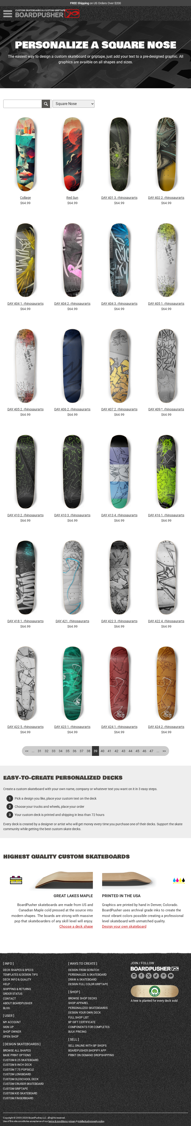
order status (12, 993)
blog (6, 1008)
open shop (11, 1036)
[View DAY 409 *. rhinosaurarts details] (166, 367)
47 (151, 751)
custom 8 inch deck (17, 1064)
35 (67, 751)
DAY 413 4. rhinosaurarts (119, 515)
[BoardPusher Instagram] (134, 976)
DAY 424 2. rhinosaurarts (166, 727)
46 (144, 751)
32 (46, 751)
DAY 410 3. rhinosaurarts (72, 515)
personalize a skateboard (87, 974)
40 (102, 751)
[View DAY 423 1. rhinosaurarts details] (72, 684)
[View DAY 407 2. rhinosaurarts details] (119, 367)
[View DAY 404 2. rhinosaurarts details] (72, 261)
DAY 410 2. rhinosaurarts (25, 515)
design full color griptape (88, 984)
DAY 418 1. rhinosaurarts (25, 621)
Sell (73, 1039)
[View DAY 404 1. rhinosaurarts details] (25, 261)
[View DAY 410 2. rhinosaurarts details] (25, 472)
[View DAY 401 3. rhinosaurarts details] (119, 155)
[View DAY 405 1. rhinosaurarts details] (166, 261)
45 (137, 751)
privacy (72, 1121)
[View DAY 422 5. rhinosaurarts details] (25, 684)
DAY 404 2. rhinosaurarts (72, 303)
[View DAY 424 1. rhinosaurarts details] (119, 684)
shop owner (12, 1031)
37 (81, 751)
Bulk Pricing (77, 1031)
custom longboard (17, 1074)
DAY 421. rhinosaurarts (72, 621)
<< (26, 751)
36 (74, 751)
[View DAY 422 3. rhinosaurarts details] (119, 578)
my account (12, 1022)
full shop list (78, 1017)
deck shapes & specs (18, 970)
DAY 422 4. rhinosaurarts (166, 621)
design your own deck (84, 1012)
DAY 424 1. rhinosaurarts (119, 727)
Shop (74, 992)
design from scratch (83, 970)
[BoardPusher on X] (149, 976)
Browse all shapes (17, 1050)
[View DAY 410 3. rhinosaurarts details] (72, 472)
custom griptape (15, 1088)
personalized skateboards (88, 1008)
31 (39, 751)
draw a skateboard (82, 979)
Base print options (17, 1055)
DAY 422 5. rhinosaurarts (25, 727)
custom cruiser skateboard (23, 1083)
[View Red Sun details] (72, 155)
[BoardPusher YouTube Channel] (171, 976)
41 (109, 751)
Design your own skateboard (124, 926)
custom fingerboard (18, 1098)
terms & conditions (58, 1121)
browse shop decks (82, 998)
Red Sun (72, 198)
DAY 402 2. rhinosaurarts (166, 198)
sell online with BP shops (87, 1045)
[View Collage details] (25, 155)
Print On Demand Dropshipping (91, 1055)
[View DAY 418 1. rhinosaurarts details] (25, 578)
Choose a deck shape (76, 926)
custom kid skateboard (20, 1093)
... (33, 751)
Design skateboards (22, 1044)
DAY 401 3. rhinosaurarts (119, 198)
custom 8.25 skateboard (20, 1060)
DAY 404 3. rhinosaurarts (119, 303)
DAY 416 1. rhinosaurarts (166, 515)
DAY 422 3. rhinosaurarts (119, 621)
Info (8, 963)
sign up (8, 1027)
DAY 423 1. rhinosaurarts (72, 727)
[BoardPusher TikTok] (156, 976)
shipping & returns (17, 989)
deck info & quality (17, 979)
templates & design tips (20, 974)
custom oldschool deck (21, 1079)
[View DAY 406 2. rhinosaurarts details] (72, 367)
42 (116, 751)
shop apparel (78, 1003)
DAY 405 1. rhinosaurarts (166, 303)
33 (53, 751)
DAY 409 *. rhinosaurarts (166, 409)
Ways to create (83, 963)
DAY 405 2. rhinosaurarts (25, 409)
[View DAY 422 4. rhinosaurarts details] (166, 578)
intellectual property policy (91, 1121)
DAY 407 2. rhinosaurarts (119, 409)
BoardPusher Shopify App (87, 1050)
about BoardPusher (17, 1003)
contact (9, 998)
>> (164, 751)
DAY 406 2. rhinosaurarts (72, 409)
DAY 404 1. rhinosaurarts (25, 303)
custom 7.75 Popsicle (18, 1069)
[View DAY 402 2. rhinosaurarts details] (166, 155)
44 (130, 751)
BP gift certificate (82, 1022)
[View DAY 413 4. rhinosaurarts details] (119, 472)
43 (123, 751)
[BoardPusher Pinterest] (163, 976)
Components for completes (88, 1027)
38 (88, 751)
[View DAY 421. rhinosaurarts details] (72, 578)
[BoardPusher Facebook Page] (141, 976)
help (6, 984)
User (9, 1016)
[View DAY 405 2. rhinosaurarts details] (25, 367)
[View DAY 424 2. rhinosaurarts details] (166, 684)
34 (60, 751)
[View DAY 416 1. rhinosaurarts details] (166, 472)
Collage (25, 198)
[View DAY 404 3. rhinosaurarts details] (119, 261)
